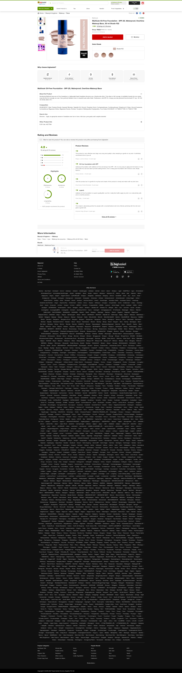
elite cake (111, 651)
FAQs (75, 266)
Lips (49, 239)
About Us (40, 266)
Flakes (75, 651)
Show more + (91, 663)
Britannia (93, 656)
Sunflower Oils (42, 648)
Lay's (128, 658)
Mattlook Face (50, 245)
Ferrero (111, 658)
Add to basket (108, 37)
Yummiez (93, 653)
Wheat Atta (58, 648)
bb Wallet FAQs (78, 271)
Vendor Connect (79, 277)
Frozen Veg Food (43, 658)
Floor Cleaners (42, 656)
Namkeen (58, 653)
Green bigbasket (42, 271)
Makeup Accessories (59, 239)
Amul (92, 648)
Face (44, 239)
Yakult (128, 653)
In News (40, 268)
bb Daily (40, 282)
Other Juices (59, 656)
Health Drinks (59, 651)
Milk (39, 651)
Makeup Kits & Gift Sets (75, 239)
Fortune (129, 656)
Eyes (40, 239)
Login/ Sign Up (134, 3)
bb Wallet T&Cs (78, 274)
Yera (110, 653)
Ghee (74, 648)
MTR (128, 648)
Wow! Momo (112, 656)
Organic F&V (41, 653)
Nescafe (111, 648)
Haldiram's (94, 658)
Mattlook (95, 18)
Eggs (74, 653)
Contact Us (77, 268)
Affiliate (40, 277)
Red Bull (93, 651)
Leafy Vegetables (78, 656)
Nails (86, 239)
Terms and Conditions (44, 279)
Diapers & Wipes (60, 658)
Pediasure (130, 651)
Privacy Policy (42, 274)
